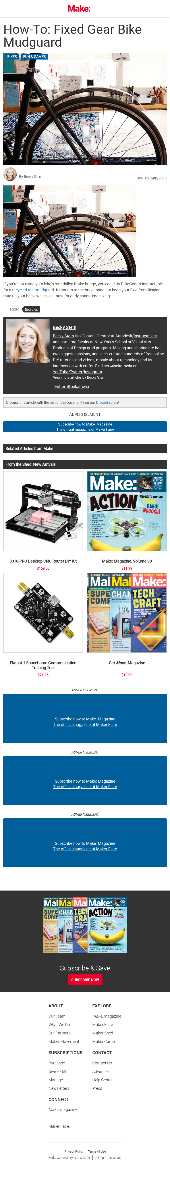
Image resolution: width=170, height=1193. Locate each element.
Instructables (145, 335)
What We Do (59, 1024)
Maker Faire (102, 1024)
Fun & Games (34, 56)
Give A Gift (57, 1071)
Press (97, 1088)
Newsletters (58, 1088)
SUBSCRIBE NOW (85, 979)
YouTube (60, 371)
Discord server (107, 402)
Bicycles (31, 309)
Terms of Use (97, 1151)
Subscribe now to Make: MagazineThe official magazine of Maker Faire (85, 427)
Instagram (93, 371)
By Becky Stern (30, 176)
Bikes (12, 56)
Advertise (100, 1071)
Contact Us (102, 1063)
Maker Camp (103, 1041)
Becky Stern (64, 327)
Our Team (57, 1016)
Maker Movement (63, 1041)
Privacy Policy (73, 1151)
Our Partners (59, 1033)
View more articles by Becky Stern (79, 377)
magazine (106, 1016)
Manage (55, 1079)
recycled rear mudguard (33, 289)
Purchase (56, 1063)
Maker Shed (102, 1033)
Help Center (102, 1079)
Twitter (76, 371)
